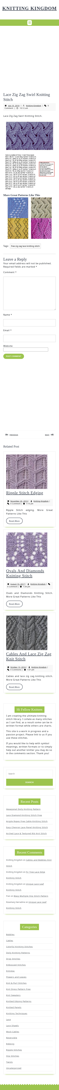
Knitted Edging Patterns (18, 1001)
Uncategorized (13, 1068)
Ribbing (10, 1044)
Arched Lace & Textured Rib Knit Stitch (26, 833)
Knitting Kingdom (29, 8)
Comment (10, 272)
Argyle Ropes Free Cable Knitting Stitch (27, 821)
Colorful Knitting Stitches (19, 946)
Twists (9, 1062)
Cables (9, 940)
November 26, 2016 (19, 501)
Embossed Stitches (16, 965)
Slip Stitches (12, 1056)
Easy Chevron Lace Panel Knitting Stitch (27, 827)
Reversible (11, 1037)
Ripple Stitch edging (24, 492)
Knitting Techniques (16, 1013)
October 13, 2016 (18, 667)
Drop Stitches (13, 958)
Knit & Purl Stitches (16, 983)
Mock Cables (12, 1031)
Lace (8, 1019)
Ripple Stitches (14, 1050)
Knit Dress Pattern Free (18, 989)
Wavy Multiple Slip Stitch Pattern (31, 896)
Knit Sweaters (13, 995)
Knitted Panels (13, 1007)
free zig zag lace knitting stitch (25, 246)
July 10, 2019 (13, 105)
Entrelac (10, 971)
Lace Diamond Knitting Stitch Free (24, 815)
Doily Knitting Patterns (18, 952)
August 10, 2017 (17, 584)
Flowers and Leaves (16, 977)
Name (7, 314)
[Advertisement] (29, 57)
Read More (15, 521)
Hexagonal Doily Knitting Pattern (23, 809)
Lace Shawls (12, 1025)
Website (8, 345)
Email (7, 330)
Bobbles (10, 934)
